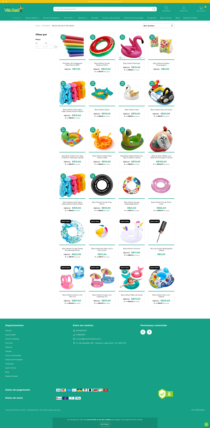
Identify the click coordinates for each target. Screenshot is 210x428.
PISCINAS (46, 26)
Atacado (94, 18)
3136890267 (80, 335)
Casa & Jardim (31, 18)
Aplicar (55, 47)
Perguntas (151, 18)
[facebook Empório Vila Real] (6, 2)
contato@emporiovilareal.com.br (88, 339)
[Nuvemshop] (198, 410)
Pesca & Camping (51, 18)
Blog (178, 18)
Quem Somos (166, 18)
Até (46, 43)
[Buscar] (154, 9)
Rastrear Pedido (190, 18)
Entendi (105, 424)
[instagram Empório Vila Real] (3, 2)
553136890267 (81, 331)
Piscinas (16, 18)
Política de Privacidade (134, 18)
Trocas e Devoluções (111, 18)
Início (38, 26)
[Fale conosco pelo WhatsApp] (206, 424)
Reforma (82, 18)
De (36, 43)
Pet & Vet (68, 18)
